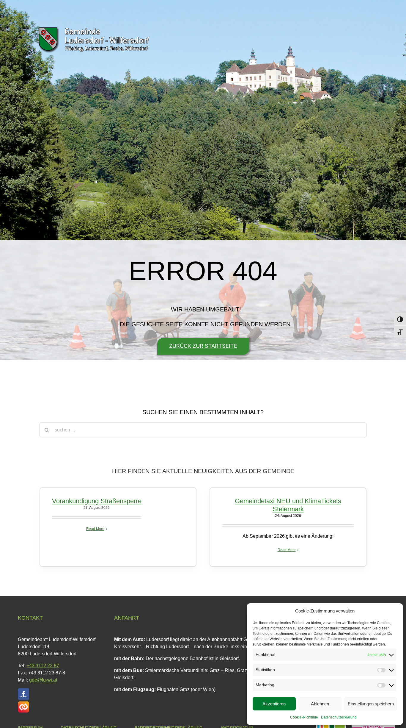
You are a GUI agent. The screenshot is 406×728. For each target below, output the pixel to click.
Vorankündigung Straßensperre (96, 501)
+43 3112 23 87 (42, 665)
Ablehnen (320, 703)
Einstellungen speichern (371, 703)
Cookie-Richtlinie (304, 717)
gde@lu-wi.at (43, 679)
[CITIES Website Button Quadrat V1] (23, 703)
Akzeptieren (274, 703)
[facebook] (23, 694)
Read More (95, 529)
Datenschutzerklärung (339, 717)
